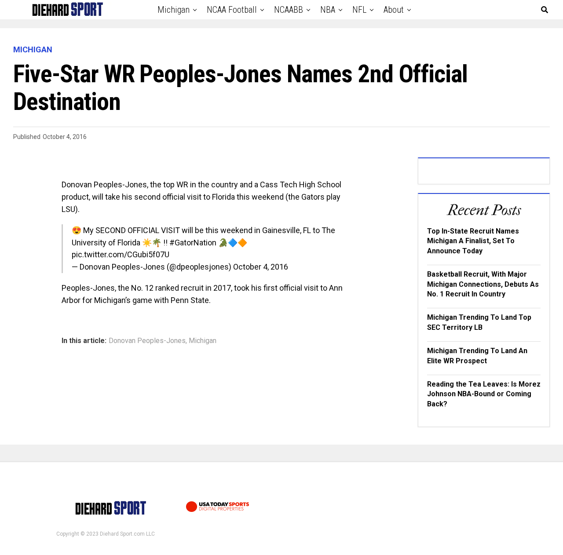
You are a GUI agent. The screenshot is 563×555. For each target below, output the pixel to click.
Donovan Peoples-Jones (147, 340)
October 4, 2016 (260, 266)
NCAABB (288, 9)
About (394, 9)
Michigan (173, 9)
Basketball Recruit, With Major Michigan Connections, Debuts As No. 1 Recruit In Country (483, 284)
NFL (359, 9)
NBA (327, 9)
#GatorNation (192, 242)
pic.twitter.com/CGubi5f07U (120, 254)
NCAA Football (232, 9)
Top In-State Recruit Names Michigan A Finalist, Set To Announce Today (473, 241)
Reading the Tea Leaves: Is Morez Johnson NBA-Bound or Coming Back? (484, 394)
